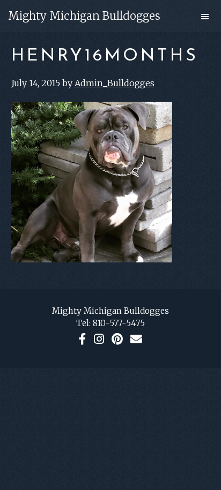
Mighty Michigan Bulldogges (84, 15)
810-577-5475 (119, 323)
